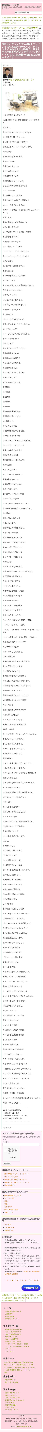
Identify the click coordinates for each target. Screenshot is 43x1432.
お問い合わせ (9, 1212)
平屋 (18, 1370)
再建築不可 (18, 1367)
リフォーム (7, 1365)
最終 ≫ (35, 1280)
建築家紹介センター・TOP (11, 17)
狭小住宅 (30, 1362)
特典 (5, 1201)
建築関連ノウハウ (11, 1337)
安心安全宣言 (9, 1230)
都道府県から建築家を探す (13, 1329)
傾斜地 (24, 1362)
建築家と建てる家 (9, 1362)
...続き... (6, 1372)
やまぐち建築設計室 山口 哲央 (21, 79)
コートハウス (25, 1370)
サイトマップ (19, 1301)
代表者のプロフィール (12, 1393)
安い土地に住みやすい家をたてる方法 (17, 1346)
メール (5, 1142)
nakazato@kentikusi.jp (24, 1426)
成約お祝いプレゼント (12, 1319)
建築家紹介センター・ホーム (13, 28)
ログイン (14, 23)
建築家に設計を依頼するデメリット (16, 1182)
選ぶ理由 (7, 1224)
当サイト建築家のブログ (13, 1334)
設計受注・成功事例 (11, 1382)
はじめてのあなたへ (11, 1177)
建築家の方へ (10, 1380)
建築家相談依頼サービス (12, 1195)
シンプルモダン (9, 1367)
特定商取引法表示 (11, 1405)
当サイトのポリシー (11, 1395)
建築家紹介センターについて (14, 1400)
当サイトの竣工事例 (11, 1339)
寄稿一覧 (8, 1349)
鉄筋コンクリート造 (28, 1367)
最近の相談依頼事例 (11, 1209)
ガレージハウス (28, 1365)
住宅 (13, 1365)
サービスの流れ (9, 1198)
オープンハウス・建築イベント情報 (16, 1344)
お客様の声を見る (30, 1288)
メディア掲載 (9, 1407)
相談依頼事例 (18, 20)
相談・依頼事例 (19, 1298)
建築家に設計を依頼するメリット (16, 1179)
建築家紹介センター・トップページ (16, 1174)
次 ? (30, 1280)
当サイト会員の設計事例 (13, 1332)
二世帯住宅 (18, 1365)
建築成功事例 (9, 1316)
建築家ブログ (32, 28)
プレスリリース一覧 (11, 1410)
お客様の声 (8, 20)
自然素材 (19, 1362)
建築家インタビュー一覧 (13, 1341)
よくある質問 (33, 20)
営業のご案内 (9, 1402)
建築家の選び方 (9, 1185)
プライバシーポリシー (12, 1398)
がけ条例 (6, 1370)
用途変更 (13, 1370)
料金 (25, 20)
